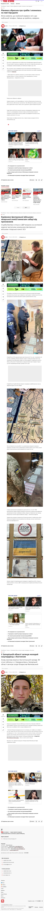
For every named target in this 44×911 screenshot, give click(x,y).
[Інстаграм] (40, 901)
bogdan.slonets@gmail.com (19, 847)
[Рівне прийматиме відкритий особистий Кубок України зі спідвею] (6, 191)
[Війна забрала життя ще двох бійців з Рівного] (16, 191)
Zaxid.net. (14, 71)
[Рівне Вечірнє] (10, 1)
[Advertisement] (25, 88)
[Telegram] (42, 901)
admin (6, 25)
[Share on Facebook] (3, 57)
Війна (13, 192)
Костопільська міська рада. (13, 737)
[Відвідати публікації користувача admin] (3, 26)
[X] (37, 901)
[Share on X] (3, 60)
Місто (7, 192)
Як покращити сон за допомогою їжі (16, 165)
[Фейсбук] (36, 901)
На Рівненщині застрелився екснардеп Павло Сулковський (21, 175)
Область (39, 192)
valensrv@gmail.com (19, 846)
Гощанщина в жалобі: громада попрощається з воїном (20, 167)
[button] (2, 1)
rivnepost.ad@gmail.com (14, 850)
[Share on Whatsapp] (3, 63)
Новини (3, 192)
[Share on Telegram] (3, 66)
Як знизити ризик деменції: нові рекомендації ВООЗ (20, 169)
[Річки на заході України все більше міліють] (27, 191)
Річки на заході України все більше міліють (27, 197)
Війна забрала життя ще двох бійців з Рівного (16, 197)
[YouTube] (39, 901)
